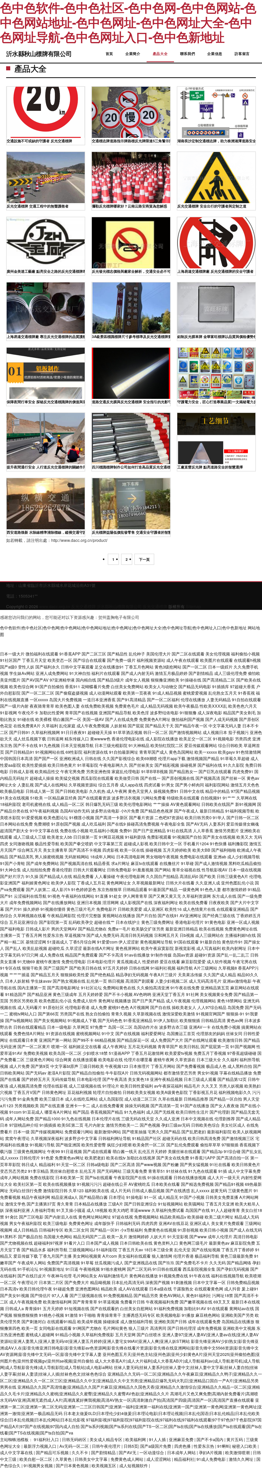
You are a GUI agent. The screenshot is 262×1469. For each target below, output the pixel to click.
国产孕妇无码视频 (232, 1269)
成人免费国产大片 (166, 1040)
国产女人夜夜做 (224, 1106)
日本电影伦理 (89, 1079)
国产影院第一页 (53, 922)
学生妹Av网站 (22, 673)
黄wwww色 (100, 739)
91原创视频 (188, 1230)
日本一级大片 (12, 654)
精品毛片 (192, 1086)
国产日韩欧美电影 (71, 791)
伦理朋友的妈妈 (210, 1033)
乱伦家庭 (67, 726)
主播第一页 (10, 935)
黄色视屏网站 (127, 948)
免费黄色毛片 (127, 706)
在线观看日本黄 (23, 1040)
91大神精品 (138, 745)
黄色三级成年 (65, 994)
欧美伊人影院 (63, 883)
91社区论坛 (91, 988)
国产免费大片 (76, 1282)
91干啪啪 (87, 1315)
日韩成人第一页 (40, 791)
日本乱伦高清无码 (128, 1282)
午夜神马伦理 (59, 1276)
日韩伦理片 (29, 1158)
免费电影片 (106, 909)
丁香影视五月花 (203, 1092)
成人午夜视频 (178, 1001)
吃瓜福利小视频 (104, 831)
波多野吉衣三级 (173, 1027)
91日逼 (72, 1269)
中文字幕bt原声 (64, 1066)
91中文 (108, 1033)
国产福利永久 (47, 667)
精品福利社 (184, 1459)
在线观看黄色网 (208, 1289)
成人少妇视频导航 (243, 857)
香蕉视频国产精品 (106, 1112)
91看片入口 (74, 1243)
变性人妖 (26, 667)
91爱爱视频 (31, 817)
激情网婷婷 (138, 1237)
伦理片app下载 (171, 758)
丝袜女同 (234, 1033)
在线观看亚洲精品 (232, 909)
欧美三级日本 (51, 1099)
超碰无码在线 (174, 1138)
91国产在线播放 (194, 1106)
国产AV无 (128, 1452)
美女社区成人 (233, 1125)
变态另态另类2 (13, 1171)
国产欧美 (207, 876)
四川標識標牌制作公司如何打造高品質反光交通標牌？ (131, 466)
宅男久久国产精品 (164, 1132)
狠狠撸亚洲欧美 (165, 680)
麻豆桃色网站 (207, 1315)
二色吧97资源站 (169, 817)
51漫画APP (119, 1053)
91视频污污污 (89, 1184)
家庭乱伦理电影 (126, 771)
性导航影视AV (214, 870)
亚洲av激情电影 (237, 981)
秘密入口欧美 (245, 1446)
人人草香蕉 (203, 831)
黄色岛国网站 (181, 752)
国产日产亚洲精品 (149, 831)
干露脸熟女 (183, 1289)
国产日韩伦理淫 (181, 1328)
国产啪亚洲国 (68, 1145)
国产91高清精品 (131, 700)
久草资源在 (185, 1059)
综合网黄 (63, 1059)
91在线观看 (217, 1308)
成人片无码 (120, 1190)
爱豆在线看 (170, 961)
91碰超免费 (63, 1289)
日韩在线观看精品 (29, 1027)
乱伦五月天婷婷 (152, 1151)
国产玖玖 (166, 1263)
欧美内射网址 (234, 948)
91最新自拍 (210, 942)
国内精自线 (86, 680)
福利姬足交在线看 (85, 1046)
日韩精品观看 (135, 889)
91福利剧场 (135, 837)
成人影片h (60, 889)
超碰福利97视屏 (48, 1243)
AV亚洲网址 (190, 915)
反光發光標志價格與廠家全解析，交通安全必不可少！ (131, 271)
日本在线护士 (128, 922)
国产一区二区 (194, 667)
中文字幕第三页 (108, 844)
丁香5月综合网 (82, 942)
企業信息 (214, 53)
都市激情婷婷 (234, 889)
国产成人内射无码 (137, 673)
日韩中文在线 (192, 791)
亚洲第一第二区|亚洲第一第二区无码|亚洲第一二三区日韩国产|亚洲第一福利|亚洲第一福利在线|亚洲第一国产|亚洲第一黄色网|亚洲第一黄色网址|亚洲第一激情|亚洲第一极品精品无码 (131, 1406)
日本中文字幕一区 (209, 1282)
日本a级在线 (160, 1289)
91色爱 (47, 1158)
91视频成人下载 (82, 1020)
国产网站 (163, 870)
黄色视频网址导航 (156, 942)
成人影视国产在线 (136, 902)
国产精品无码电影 (194, 686)
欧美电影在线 (110, 1059)
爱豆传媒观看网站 (200, 745)
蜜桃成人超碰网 (40, 1335)
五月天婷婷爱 (90, 994)
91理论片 (110, 1086)
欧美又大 (244, 837)
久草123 (76, 1190)
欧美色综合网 (21, 686)
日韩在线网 (139, 968)
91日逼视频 (71, 1151)
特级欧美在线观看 (183, 798)
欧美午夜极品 (186, 706)
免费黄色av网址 (69, 1158)
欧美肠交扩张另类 (148, 929)
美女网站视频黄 (87, 1256)
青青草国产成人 (153, 752)
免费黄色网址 (81, 1223)
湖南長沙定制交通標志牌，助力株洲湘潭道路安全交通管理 (216, 140)
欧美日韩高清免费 (204, 1138)
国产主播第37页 (41, 1204)
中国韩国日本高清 (16, 758)
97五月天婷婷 (115, 968)
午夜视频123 (116, 1066)
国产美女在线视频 (219, 837)
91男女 (167, 785)
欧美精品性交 (47, 771)
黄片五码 (235, 1439)
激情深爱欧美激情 (178, 1014)
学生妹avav (41, 981)
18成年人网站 (102, 857)
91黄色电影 (215, 922)
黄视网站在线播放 (118, 915)
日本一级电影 (59, 1027)
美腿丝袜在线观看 (184, 1151)
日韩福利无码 (128, 1223)
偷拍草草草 (210, 1145)
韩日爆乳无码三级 (101, 804)
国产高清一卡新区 (111, 817)
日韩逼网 (55, 739)
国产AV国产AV (35, 680)
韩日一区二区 (155, 732)
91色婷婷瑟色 (83, 889)
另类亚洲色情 (98, 771)
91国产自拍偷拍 (49, 686)
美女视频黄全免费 (216, 994)
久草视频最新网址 (148, 883)
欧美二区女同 (76, 1230)
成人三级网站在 (209, 935)
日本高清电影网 (130, 857)
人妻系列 (217, 824)
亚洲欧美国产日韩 (170, 1321)
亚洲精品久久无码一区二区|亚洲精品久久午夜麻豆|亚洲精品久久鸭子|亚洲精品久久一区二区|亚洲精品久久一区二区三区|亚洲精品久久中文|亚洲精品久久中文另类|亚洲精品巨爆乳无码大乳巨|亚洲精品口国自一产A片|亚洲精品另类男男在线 (131, 1380)
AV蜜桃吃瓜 (139, 1184)
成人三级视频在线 (85, 1086)
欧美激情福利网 (57, 1302)
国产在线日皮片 (31, 1276)
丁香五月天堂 (34, 660)
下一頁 (144, 559)
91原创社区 (53, 1007)
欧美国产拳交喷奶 (76, 844)
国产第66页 (48, 1014)
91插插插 (47, 1125)
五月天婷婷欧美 (177, 850)
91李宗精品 (38, 1171)
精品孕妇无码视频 (132, 975)
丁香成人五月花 (91, 883)
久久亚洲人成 (207, 883)
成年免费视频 (209, 1328)
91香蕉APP (70, 654)
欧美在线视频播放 (59, 1184)
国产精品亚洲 (39, 994)
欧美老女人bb (59, 837)
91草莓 (87, 1263)
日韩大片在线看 (180, 883)
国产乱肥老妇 (193, 1132)
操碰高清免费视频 (143, 824)
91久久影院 (233, 765)
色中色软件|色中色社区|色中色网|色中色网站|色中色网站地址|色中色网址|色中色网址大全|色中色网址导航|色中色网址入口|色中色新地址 (123, 628)
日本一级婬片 (220, 667)
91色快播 (218, 844)
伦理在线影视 (55, 1086)
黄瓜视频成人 (129, 961)
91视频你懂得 (53, 909)
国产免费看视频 (190, 1066)
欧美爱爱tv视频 (178, 1053)
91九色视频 (49, 745)
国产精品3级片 (110, 680)
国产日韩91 (19, 732)
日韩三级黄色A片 (232, 876)
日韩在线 (93, 758)
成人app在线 (131, 785)
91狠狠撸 (188, 713)
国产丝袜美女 (141, 765)
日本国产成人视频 (102, 1243)
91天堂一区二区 (70, 1164)
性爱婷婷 (150, 961)
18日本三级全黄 (158, 1250)
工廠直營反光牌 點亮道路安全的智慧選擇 (210, 466)
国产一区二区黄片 (33, 1046)
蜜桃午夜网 (164, 1059)
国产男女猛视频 (194, 1164)
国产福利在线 (210, 765)
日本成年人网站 (182, 1452)
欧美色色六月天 (242, 706)
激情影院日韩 (55, 1190)
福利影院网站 (217, 785)
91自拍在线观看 (246, 700)
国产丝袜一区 (233, 778)
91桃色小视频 (51, 1315)
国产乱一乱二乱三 (232, 955)
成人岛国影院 (111, 1099)
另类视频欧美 (26, 1106)
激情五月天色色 (245, 785)
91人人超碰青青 (225, 1210)
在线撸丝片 (169, 863)
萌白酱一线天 (125, 1151)
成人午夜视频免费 (25, 1302)
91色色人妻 (210, 889)
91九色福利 (134, 1112)
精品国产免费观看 (81, 955)
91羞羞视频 (143, 870)
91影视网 (8, 713)
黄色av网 (235, 1020)
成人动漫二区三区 (140, 1099)
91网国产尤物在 (87, 1328)
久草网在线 (246, 798)
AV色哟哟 (142, 994)
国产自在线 (160, 1007)
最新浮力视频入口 (40, 1446)
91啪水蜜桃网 (113, 1269)
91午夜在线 (199, 1276)
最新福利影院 (219, 1132)
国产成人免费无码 (102, 935)
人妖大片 (158, 1237)
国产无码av (36, 1073)
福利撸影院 (238, 844)
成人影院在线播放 (161, 739)
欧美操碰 (195, 1217)
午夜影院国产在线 (130, 1177)
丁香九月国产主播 (55, 1256)
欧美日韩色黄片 (62, 765)
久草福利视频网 (45, 732)
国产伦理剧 (220, 1112)
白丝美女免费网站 (127, 686)
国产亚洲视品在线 (140, 1263)
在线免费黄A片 (27, 726)
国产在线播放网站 (59, 902)
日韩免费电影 (119, 870)
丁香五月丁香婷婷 (237, 1250)
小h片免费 (130, 811)
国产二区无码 (139, 1269)
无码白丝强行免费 (25, 1190)
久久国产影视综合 (118, 758)
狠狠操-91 (235, 1014)
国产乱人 (13, 948)
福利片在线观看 (105, 673)
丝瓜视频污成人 (109, 1263)
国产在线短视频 (206, 1250)
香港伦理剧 (62, 870)
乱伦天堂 (182, 1250)
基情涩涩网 (36, 942)
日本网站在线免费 (16, 824)
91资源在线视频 (60, 1033)
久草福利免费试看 (167, 1210)
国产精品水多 (33, 1250)
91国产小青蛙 (12, 863)
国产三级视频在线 (86, 1295)
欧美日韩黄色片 (246, 1164)
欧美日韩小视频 (214, 1230)
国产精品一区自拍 (225, 1099)
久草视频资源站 (83, 785)
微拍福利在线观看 (42, 654)
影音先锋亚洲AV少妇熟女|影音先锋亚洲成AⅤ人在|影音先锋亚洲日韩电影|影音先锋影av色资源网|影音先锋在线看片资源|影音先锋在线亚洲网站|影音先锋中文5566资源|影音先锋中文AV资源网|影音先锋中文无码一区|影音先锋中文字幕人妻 (129, 1347)
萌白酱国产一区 (67, 719)
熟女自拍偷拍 (97, 1014)
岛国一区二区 (120, 1027)
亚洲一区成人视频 (243, 922)
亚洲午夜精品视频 (166, 1079)
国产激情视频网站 (185, 732)
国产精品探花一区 (133, 1040)
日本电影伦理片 (101, 961)
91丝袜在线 (176, 1171)
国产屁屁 (136, 726)
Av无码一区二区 (74, 1446)
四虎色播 (183, 1446)
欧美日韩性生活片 (192, 1112)
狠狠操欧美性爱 (74, 975)
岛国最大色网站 (57, 1237)
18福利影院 (10, 804)
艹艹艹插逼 (19, 975)
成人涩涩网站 (159, 1459)
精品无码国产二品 (89, 1237)
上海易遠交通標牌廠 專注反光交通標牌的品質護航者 (46, 336)
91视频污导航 (42, 1145)
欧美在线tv (116, 1158)
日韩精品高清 (213, 1020)
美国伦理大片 (158, 654)
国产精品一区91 (104, 1230)
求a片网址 (120, 863)
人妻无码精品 (218, 700)
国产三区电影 (31, 1217)
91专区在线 (10, 968)
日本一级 (21, 1132)
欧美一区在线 (132, 850)
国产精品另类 (146, 1295)
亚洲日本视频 (89, 902)
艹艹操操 (161, 804)
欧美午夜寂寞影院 (157, 948)
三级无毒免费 (135, 1171)
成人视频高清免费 (25, 1086)
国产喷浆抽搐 (134, 1132)
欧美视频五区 (104, 1465)
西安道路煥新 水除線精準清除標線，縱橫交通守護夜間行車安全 (46, 532)
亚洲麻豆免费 (181, 1439)
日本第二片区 (51, 1282)
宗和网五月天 (166, 935)
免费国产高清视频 (63, 1263)
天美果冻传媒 (190, 975)
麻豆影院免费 (243, 1243)
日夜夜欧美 (219, 902)
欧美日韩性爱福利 (136, 1086)
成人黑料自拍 (239, 1066)
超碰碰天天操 (100, 732)
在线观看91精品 (61, 1321)
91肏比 (11, 1217)
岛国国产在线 (197, 1210)
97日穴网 (29, 955)
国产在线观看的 (104, 1308)
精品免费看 (83, 876)
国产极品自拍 (30, 1237)
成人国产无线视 (160, 1112)
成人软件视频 (219, 961)
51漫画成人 (57, 942)
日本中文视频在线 (197, 1119)
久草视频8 (227, 968)
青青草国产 (168, 1046)
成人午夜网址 (114, 1046)
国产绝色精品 (102, 975)
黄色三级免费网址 (157, 922)
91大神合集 (10, 870)
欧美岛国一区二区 (65, 1053)
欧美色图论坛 (55, 817)
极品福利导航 (207, 1256)
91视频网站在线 (49, 752)
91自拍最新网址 (123, 752)
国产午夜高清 (114, 1079)
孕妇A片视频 (211, 1452)
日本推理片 (139, 1066)
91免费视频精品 (118, 1295)
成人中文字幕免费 (244, 1171)
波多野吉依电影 (105, 811)
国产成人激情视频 (211, 863)
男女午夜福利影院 (25, 1223)
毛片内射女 (94, 1125)
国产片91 (13, 909)
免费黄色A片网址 (154, 719)
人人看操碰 (105, 876)
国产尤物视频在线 (16, 1243)
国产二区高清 (122, 1164)
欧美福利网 (136, 1439)
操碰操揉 (111, 1321)
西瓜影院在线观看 (97, 778)
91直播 (101, 896)
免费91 (125, 831)
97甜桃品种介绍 (23, 1125)
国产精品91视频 (229, 1184)
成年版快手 (104, 1223)
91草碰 (187, 863)
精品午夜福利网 (35, 1197)
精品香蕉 (102, 863)
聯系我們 (187, 53)
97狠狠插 (230, 1145)
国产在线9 (116, 824)
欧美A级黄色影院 (172, 1092)
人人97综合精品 (211, 1007)
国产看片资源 (141, 817)
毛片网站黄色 (115, 1328)
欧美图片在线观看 (216, 660)
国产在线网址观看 (200, 1040)
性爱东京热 (53, 935)
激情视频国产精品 (203, 758)
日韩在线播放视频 (189, 1177)
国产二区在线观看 (188, 654)
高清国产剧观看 (139, 981)
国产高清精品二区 (218, 680)
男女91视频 (207, 1073)
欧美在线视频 (211, 929)
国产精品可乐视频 (53, 1452)
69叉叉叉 (221, 1302)
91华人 (219, 817)
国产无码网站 (109, 1171)
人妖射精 (118, 726)
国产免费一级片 (121, 660)
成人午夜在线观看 (182, 660)
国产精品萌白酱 (93, 1197)
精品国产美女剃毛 (239, 713)
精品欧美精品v (173, 1217)
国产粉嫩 (170, 1164)
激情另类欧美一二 (122, 1125)
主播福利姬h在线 (240, 935)
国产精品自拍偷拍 (88, 1073)
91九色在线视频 (76, 1119)
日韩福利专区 (51, 1230)
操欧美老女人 (184, 1007)
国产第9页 (40, 1066)
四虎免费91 (242, 771)
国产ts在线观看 (99, 1177)
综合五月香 (108, 785)
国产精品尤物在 (92, 929)
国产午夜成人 (186, 811)
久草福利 (50, 726)
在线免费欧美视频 (97, 706)
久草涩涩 (74, 948)
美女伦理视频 (217, 654)
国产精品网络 (239, 1263)
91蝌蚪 (223, 1446)
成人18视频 (96, 1210)
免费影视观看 (159, 837)
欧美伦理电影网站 (135, 804)
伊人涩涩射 (128, 942)
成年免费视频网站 (25, 902)
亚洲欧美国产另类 (237, 1315)
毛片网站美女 (85, 1276)
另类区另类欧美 (23, 1001)
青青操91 (33, 1308)
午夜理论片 (27, 1282)
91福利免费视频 (168, 1308)
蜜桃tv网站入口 (23, 1014)
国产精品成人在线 (55, 876)
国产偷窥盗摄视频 (71, 693)
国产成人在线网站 (51, 785)
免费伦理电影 (73, 961)
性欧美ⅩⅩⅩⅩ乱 (213, 706)
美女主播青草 (55, 850)
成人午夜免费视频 (93, 726)
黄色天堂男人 (140, 791)
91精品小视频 (67, 1335)
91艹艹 (229, 798)
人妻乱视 (25, 785)
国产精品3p (212, 1151)
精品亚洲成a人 (64, 1197)
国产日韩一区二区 (242, 817)
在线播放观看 (85, 1059)
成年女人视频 (137, 680)
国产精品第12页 (232, 1079)
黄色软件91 (232, 942)
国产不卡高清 (111, 955)
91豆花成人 (33, 1112)
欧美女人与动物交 (161, 686)
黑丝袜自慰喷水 (64, 1171)
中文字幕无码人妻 (225, 726)
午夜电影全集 (172, 824)
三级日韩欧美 (91, 1066)
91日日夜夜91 (73, 732)
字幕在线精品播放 (235, 1073)
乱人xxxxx (200, 1190)
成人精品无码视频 (156, 706)
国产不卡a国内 (210, 1439)
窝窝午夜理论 (17, 1138)
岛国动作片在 (146, 1027)
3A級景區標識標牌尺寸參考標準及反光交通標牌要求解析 (131, 336)
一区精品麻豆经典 (60, 798)
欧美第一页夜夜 (137, 693)
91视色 (54, 896)
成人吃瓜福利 (93, 824)
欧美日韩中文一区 (165, 844)
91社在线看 (220, 1164)
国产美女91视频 (14, 1295)
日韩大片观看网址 (89, 870)
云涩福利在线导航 (30, 896)
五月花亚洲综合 (23, 922)
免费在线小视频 (74, 831)
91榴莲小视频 (81, 817)
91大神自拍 (79, 673)
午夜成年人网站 (31, 1263)
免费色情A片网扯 (29, 1033)
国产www (198, 1237)
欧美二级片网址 (219, 1217)
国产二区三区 (94, 654)
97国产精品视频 (245, 791)
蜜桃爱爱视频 (195, 693)
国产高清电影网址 (63, 988)
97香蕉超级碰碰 (241, 1053)
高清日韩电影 (245, 1237)
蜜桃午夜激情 (48, 961)
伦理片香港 (183, 1256)
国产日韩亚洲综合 (140, 1204)
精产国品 (81, 1112)
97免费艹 (98, 1027)
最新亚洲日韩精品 (181, 929)
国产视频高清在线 (76, 863)
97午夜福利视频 (44, 811)
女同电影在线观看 (55, 1328)
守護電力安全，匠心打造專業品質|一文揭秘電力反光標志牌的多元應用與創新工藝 (216, 401)
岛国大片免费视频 (65, 700)
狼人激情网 (162, 1256)
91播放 (188, 1315)
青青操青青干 (109, 1315)
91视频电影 (223, 739)
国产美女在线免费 (172, 1158)
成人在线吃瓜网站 (81, 1099)
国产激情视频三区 (238, 1138)
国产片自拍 (146, 915)
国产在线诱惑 (178, 1190)
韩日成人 (29, 1164)
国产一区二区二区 (37, 693)
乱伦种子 (137, 654)
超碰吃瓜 (56, 948)
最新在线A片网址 (98, 948)
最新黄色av (219, 1243)
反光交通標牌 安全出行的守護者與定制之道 (211, 206)
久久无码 (217, 1263)
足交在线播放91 (109, 667)
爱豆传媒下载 (25, 1256)
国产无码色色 (110, 1020)
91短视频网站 (170, 1204)
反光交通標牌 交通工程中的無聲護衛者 (38, 206)
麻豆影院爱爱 (193, 961)
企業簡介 (132, 53)
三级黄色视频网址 (29, 1151)
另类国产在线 (72, 1014)
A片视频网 (139, 1007)
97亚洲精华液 (62, 680)
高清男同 (158, 1328)
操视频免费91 (166, 791)
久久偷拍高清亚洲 (153, 988)
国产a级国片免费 (156, 1446)
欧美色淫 (141, 713)
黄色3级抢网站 (168, 667)
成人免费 (99, 1007)
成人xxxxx (9, 1158)
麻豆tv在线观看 (144, 863)
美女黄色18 (138, 1079)
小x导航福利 (131, 1230)
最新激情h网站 (107, 1132)
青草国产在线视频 (81, 713)
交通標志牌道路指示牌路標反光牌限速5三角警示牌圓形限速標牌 (131, 140)
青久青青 (65, 1204)
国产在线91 (168, 915)
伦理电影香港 (77, 1007)
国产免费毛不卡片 (192, 1263)
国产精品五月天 (45, 975)
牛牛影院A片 (117, 1073)
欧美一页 (29, 1328)
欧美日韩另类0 (198, 817)
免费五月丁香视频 (209, 1053)
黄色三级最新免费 (236, 1256)
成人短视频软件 (134, 1465)
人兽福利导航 (43, 1210)
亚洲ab (219, 857)
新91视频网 (245, 804)
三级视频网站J (82, 1250)
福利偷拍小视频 (245, 654)
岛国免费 (235, 1007)
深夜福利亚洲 (17, 1210)
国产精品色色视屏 (156, 811)
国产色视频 (150, 1125)
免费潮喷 (42, 824)
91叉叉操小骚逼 (70, 1210)
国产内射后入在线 (61, 1217)
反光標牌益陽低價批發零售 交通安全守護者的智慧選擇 (131, 532)
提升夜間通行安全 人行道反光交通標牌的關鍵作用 (46, 466)
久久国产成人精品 (219, 975)
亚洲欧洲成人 (71, 758)
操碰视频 (153, 850)
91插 (222, 1171)
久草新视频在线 (147, 1014)
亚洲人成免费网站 (52, 673)
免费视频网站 (146, 1217)
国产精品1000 (47, 1119)
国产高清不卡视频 (85, 850)
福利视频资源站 (151, 660)
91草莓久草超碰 (234, 758)
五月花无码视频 (142, 1046)
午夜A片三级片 (163, 975)
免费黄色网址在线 (241, 929)
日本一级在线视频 (244, 870)
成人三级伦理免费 (230, 673)
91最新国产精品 (163, 889)
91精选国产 (15, 994)
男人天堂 (251, 1099)
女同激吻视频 (21, 844)
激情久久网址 (241, 1459)
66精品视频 (105, 1040)
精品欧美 (109, 1289)
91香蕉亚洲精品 (137, 1020)
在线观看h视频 (247, 660)
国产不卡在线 (25, 745)
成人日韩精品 (25, 1230)
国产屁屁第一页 (215, 1046)
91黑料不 (8, 1237)
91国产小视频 (191, 1197)
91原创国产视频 (65, 824)
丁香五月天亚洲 (219, 1204)
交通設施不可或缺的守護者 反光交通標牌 (39, 140)
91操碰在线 (190, 680)
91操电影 (134, 1197)
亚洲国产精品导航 (115, 713)
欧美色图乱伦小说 (55, 1001)
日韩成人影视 (21, 771)
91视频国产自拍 (187, 837)
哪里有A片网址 (58, 1112)
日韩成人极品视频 (148, 1190)
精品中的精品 (217, 791)
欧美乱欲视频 (35, 948)
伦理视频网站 (203, 1001)
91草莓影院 (87, 765)
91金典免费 (27, 1099)
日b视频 (187, 935)
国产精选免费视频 (197, 1184)
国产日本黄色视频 (73, 1465)
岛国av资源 (183, 955)
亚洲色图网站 (87, 1289)
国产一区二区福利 (163, 700)
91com (15, 1112)
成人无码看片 (29, 1007)
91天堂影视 (177, 1237)
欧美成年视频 (89, 1321)
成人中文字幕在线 (17, 1452)
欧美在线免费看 (193, 902)
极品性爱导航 (47, 844)
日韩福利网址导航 (114, 1138)
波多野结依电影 (164, 713)
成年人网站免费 (19, 1119)
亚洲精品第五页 (215, 988)
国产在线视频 (127, 1033)
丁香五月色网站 (139, 667)
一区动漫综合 (152, 1452)
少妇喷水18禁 (95, 1053)
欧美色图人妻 (67, 706)
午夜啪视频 (89, 1269)
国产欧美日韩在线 (85, 968)
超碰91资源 (204, 955)
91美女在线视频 (14, 798)
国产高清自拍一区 (232, 1158)
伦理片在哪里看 (138, 1059)
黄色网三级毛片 (193, 1243)
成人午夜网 (116, 791)
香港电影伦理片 (189, 922)
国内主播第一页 (31, 988)
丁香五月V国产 (27, 1092)
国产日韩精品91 (19, 752)
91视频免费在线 (173, 1276)
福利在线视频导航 (227, 1276)
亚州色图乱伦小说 (237, 883)
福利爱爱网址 (153, 1033)
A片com (109, 1256)
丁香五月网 (31, 935)
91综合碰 (232, 1151)
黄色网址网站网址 (94, 1217)
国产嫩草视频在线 (196, 1302)
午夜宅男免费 (72, 771)
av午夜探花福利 (168, 1086)
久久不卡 (80, 1452)
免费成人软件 (85, 1001)
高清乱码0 (189, 876)
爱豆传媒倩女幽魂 (242, 824)
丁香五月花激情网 (147, 1053)
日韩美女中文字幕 (91, 1459)
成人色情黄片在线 (199, 909)
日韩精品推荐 (196, 1099)
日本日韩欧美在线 (136, 1243)
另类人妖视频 (231, 1086)
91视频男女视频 (39, 1465)
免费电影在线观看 (196, 857)
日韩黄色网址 (54, 1092)
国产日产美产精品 (148, 1001)
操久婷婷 (31, 909)
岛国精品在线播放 (238, 1321)
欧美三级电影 (55, 1223)
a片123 (6, 1106)
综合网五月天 (29, 850)
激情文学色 (15, 1204)
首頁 (109, 53)
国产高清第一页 (164, 1106)
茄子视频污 (238, 732)
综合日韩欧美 (230, 745)
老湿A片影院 (59, 1073)
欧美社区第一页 (27, 1184)
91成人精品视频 (167, 693)
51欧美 (36, 798)
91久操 (32, 876)
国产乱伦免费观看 (182, 1145)
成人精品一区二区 (68, 804)
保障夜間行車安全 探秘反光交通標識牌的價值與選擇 (46, 401)
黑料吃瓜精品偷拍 (244, 863)
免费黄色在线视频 (160, 1230)
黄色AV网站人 (172, 1295)
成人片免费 (19, 1066)
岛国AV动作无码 (75, 811)
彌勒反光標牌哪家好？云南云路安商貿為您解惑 (129, 206)
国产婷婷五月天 (35, 1079)
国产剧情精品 (201, 673)
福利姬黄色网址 (35, 883)
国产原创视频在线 (178, 778)
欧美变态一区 (60, 660)
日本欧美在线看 (165, 1184)
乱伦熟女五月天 (222, 693)
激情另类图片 (226, 831)
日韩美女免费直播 (221, 1197)
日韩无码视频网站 (146, 1073)
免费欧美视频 (35, 1053)
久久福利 (230, 1059)
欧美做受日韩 (127, 778)
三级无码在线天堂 (137, 1119)
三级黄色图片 (240, 1190)
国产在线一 (150, 778)
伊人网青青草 (135, 896)
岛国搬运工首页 (181, 1033)
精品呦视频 (100, 1282)
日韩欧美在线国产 (217, 804)
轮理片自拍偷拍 (107, 1092)
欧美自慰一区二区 (36, 1459)
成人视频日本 (215, 732)
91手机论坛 (27, 1269)
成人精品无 (168, 1197)
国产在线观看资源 (94, 798)
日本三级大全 (208, 1059)
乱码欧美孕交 (81, 922)
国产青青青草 (85, 1302)
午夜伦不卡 (28, 713)
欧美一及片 (117, 1237)
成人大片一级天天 (223, 1177)
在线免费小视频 (226, 1027)
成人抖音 (232, 1289)
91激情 (71, 1315)
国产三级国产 (55, 968)
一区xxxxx (39, 700)
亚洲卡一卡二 (78, 1106)
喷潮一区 (59, 1046)
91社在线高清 (179, 831)
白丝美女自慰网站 (136, 1308)
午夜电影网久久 (113, 765)
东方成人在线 (224, 896)
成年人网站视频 (14, 1177)
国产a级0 (8, 667)
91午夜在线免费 (185, 988)
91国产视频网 (242, 1046)
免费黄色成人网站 (127, 1459)
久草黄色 (64, 1459)
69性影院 (74, 752)
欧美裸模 (43, 719)
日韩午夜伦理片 (107, 1446)
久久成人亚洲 (167, 1119)
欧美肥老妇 (95, 1158)
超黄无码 (219, 1190)
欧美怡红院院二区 (166, 745)
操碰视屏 (188, 765)
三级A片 (115, 1204)
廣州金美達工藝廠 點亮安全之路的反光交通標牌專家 (46, 271)
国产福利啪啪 (223, 850)
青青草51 (156, 1171)
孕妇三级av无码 (175, 1125)
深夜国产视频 (157, 1282)
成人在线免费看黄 (107, 1106)
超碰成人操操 (42, 778)
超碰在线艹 (104, 922)
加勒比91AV (195, 1308)
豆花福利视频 (79, 1092)
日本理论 (117, 1197)
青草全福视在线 (186, 870)
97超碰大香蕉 (242, 686)
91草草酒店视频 (127, 732)
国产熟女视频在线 (69, 981)
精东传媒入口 (76, 739)
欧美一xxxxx (205, 752)
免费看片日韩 (132, 1302)
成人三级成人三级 (29, 837)
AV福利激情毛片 (113, 1276)
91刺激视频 (181, 1282)
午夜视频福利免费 (162, 1302)
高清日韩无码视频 (136, 935)
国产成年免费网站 (42, 863)
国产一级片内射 (14, 706)
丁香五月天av (130, 1250)
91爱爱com (107, 942)
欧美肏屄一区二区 (149, 1145)
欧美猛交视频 (67, 778)
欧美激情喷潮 (238, 1452)
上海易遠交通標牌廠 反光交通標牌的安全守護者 (215, 271)
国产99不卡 (83, 1040)
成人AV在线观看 (133, 1289)
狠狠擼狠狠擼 (25, 1315)
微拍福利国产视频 (187, 719)
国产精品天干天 (159, 726)
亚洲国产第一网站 (55, 1040)
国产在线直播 (52, 1106)
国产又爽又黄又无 (164, 896)
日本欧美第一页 (69, 1177)
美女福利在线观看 (134, 1256)
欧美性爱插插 (34, 765)
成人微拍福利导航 (136, 1321)
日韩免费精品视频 (243, 1282)
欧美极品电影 (12, 791)
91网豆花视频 (111, 837)
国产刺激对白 (33, 1321)
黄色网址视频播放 (114, 1001)
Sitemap (193, 606)
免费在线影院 (42, 1177)
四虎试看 (152, 785)
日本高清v (9, 1289)
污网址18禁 (222, 1295)
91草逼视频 (108, 1302)
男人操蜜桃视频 (49, 857)
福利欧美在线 (97, 1190)
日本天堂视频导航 (77, 745)
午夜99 (53, 1151)
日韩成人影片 (38, 929)
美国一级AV (93, 719)
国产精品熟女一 (183, 771)
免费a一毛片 (119, 929)
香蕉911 (72, 686)
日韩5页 (131, 1446)
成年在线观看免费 (204, 1321)
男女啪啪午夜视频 (162, 857)
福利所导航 (57, 1250)
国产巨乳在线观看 (215, 771)
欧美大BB (201, 850)
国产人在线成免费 (121, 719)
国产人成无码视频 (221, 719)
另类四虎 (243, 739)
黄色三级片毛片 (81, 909)
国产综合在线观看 (89, 660)
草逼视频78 (74, 935)
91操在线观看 (159, 1177)
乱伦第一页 (96, 981)
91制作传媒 (161, 955)
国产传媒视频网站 (47, 1132)
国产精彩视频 (167, 765)
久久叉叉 (209, 1086)
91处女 (115, 896)
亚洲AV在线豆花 (174, 1223)
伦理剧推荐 (224, 1119)
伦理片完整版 (89, 915)
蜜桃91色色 (118, 1007)
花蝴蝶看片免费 (95, 686)
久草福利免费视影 (97, 1335)
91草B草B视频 (154, 771)
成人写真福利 (208, 948)
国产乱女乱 (252, 1151)
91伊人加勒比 (166, 1020)
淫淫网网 (110, 902)
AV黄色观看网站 (185, 804)
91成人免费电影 (211, 1459)
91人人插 (158, 1439)
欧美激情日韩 (230, 1040)
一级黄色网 (189, 889)
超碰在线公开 (115, 1184)
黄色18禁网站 (229, 1001)
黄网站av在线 (241, 1308)
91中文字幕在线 (44, 831)
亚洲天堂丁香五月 (168, 994)
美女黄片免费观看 (227, 1223)
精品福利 (47, 1164)
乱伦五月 (88, 1171)
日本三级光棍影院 (111, 745)
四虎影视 (110, 850)
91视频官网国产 (210, 1014)
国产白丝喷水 (149, 1335)
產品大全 (160, 53)
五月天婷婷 (53, 1308)
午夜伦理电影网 (130, 876)
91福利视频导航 (239, 811)
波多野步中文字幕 (80, 1138)
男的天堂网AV (64, 929)
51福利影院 (106, 1250)
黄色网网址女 (118, 883)
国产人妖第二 (38, 889)
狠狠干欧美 (32, 968)
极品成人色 (216, 1066)
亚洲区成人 (200, 1223)
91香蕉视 (246, 693)
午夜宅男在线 (244, 961)
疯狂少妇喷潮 (119, 1145)
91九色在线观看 (202, 1171)
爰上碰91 (250, 1289)
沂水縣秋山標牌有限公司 (39, 53)
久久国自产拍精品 (162, 876)
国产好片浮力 (12, 876)
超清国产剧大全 (14, 831)
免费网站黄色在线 (119, 988)
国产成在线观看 (97, 1151)
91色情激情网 (248, 752)
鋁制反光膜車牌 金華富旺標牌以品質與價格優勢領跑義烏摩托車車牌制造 (216, 336)
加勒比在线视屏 (141, 1158)
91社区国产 (10, 660)
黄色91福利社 (198, 1295)
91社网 (192, 994)
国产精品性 (117, 654)
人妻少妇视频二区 (171, 981)
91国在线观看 (186, 942)
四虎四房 (149, 1223)
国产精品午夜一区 (191, 726)
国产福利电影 (12, 929)
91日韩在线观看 (167, 1269)
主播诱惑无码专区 (138, 1315)
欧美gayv (226, 752)
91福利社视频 (163, 968)
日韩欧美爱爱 (130, 909)
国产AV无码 (197, 824)
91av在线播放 (137, 955)
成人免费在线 (51, 955)
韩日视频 (116, 981)
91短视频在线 (76, 1308)
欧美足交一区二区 (195, 739)
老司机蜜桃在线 (36, 804)
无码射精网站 (76, 857)
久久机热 (97, 791)
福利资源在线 (95, 752)
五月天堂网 (125, 1335)
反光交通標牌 (83, 606)
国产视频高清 (207, 778)
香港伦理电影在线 (128, 739)
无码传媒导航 (63, 1079)
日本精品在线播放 (90, 1204)
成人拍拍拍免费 (36, 870)
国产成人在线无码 (245, 1230)
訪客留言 (242, 53)
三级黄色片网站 (40, 1059)
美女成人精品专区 (106, 1439)
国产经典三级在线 (218, 915)
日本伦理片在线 (106, 1119)
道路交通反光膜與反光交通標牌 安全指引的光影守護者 (131, 401)
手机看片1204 (196, 844)
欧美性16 (173, 909)
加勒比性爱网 (51, 713)
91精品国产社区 (146, 1138)
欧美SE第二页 (70, 1125)
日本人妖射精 (17, 981)
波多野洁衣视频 (126, 798)
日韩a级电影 (97, 1164)
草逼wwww (140, 1210)
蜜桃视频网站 (88, 1033)
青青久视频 (121, 1014)
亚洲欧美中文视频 (239, 1328)
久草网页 (81, 1027)
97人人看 (60, 1295)
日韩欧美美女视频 (139, 1092)
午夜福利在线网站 (77, 896)
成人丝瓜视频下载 (29, 739)
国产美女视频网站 (50, 1020)
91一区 (150, 1197)
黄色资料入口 (166, 1243)
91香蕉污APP (202, 1158)
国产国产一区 (46, 758)
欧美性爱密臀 (93, 1145)
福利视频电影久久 (235, 1092)
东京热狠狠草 (109, 889)
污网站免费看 (153, 798)
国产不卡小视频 (118, 994)
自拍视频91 (211, 798)
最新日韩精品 (212, 811)
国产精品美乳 (21, 857)
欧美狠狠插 (190, 1020)
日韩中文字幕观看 (77, 667)
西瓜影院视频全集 (199, 1269)
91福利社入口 (47, 1439)
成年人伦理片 (220, 1237)
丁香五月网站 (163, 1066)
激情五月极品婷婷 (171, 673)
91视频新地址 (51, 1269)
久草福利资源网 (196, 896)
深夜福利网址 (166, 902)
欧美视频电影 (168, 1315)
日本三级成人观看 (200, 1079)
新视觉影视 (185, 948)
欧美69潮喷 (146, 758)
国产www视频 (148, 1164)
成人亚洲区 (153, 909)
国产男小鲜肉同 (189, 785)
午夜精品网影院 (61, 915)
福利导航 (185, 968)
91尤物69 (26, 961)
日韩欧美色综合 (205, 1125)
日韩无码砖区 (75, 1439)
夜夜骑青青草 (42, 706)
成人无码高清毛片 (205, 981)
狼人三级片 (138, 1328)
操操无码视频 (137, 1106)
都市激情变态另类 (179, 1073)
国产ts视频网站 (19, 1020)
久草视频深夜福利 (47, 1138)
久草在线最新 (170, 1099)
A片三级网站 (205, 968)
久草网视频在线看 (29, 915)
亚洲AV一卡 (200, 1027)
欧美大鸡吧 (118, 1210)
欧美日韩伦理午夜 (35, 1289)
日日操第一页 (85, 837)
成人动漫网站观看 (105, 693)
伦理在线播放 (193, 700)
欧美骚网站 (194, 1204)
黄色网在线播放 (143, 1276)
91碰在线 (25, 719)
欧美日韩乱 (189, 1046)
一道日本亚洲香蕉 (99, 700)
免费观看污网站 (78, 1132)
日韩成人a (14, 1308)
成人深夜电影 (210, 713)
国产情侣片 (40, 1295)
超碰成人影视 (136, 844)
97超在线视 (122, 1217)
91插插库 (220, 686)
